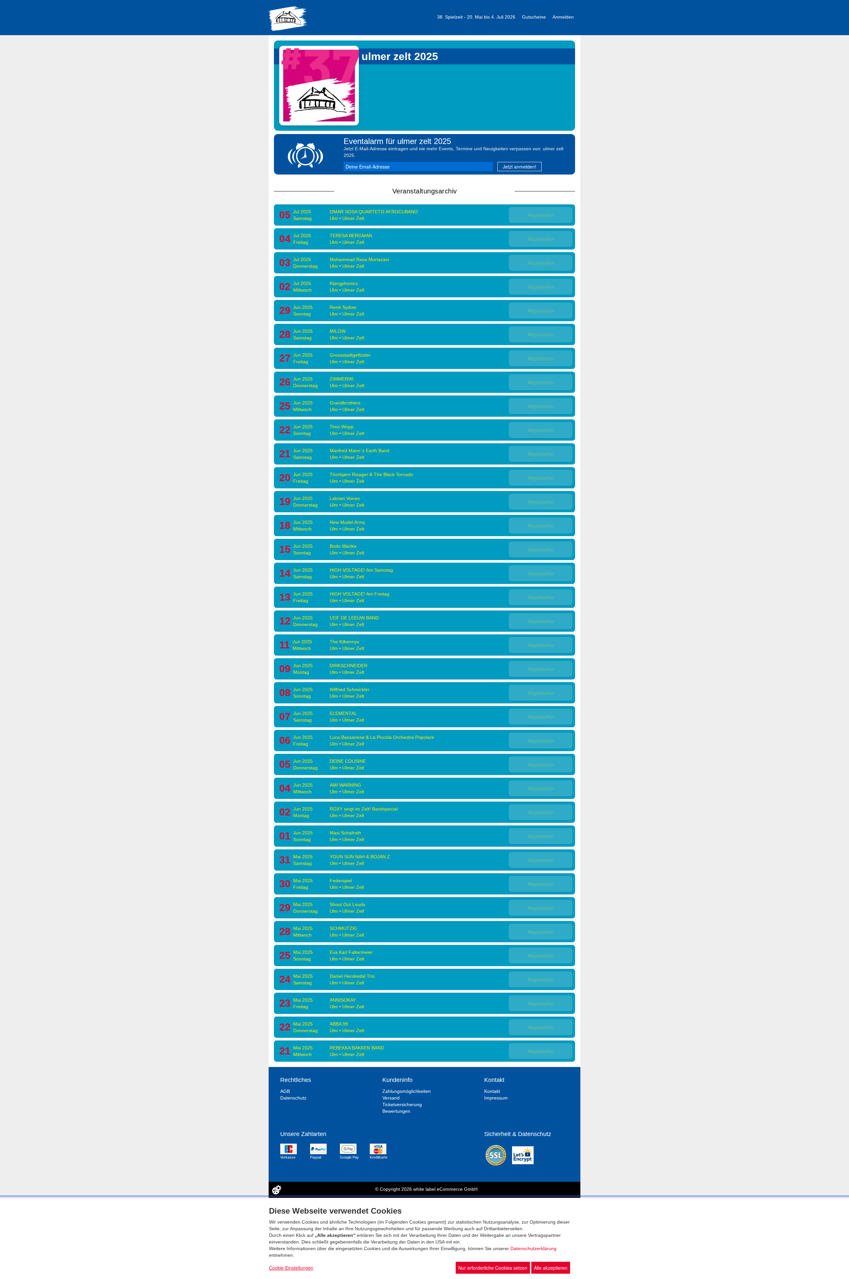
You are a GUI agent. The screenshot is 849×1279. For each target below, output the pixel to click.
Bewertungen (396, 1111)
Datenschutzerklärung (533, 1248)
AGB (285, 1091)
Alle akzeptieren (550, 1267)
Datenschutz (293, 1098)
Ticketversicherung (402, 1104)
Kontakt (492, 1091)
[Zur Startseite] (288, 18)
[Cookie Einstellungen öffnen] (277, 1190)
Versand (391, 1098)
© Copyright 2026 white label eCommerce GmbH (426, 1189)
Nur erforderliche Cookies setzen (492, 1267)
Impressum (496, 1098)
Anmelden (563, 17)
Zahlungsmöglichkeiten (406, 1091)
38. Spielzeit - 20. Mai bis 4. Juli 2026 (476, 17)
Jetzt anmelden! (519, 166)
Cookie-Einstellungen (291, 1267)
